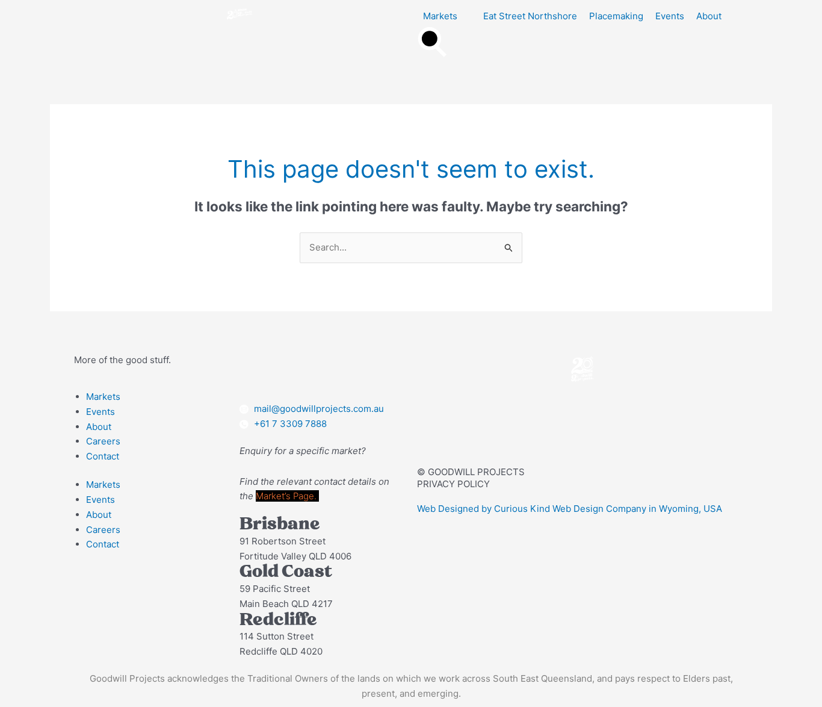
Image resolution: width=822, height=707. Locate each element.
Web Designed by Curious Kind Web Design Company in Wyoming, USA (569, 508)
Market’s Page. (287, 496)
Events (100, 411)
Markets (103, 396)
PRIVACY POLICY (453, 484)
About (98, 426)
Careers (103, 441)
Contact (102, 456)
